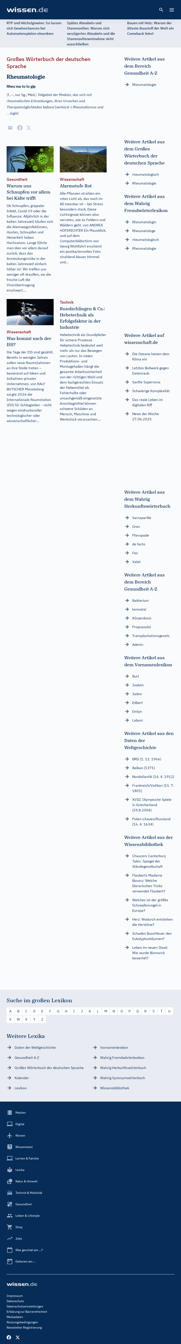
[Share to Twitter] (28, 127)
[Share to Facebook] (20, 127)
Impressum (15, 1296)
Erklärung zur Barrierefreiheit (27, 1312)
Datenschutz (15, 1301)
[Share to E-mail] (10, 127)
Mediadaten (15, 1317)
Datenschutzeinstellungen (25, 1306)
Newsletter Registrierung (24, 1327)
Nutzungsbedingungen (22, 1322)
